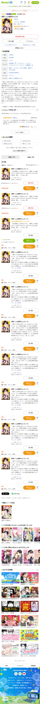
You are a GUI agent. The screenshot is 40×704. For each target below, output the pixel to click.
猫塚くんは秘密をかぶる (15, 78)
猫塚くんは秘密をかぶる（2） (20, 194)
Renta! (3, 498)
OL (32, 65)
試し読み (31, 235)
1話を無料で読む (20, 36)
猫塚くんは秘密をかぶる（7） (20, 354)
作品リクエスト (11, 680)
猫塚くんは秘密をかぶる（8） (20, 389)
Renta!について (12, 677)
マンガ (10, 60)
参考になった (25, 126)
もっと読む (18, 268)
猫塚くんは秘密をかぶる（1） (20, 169)
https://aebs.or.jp (13, 701)
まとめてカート (32, 165)
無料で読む (31, 183)
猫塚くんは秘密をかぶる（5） (20, 287)
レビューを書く (20, 28)
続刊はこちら (19, 48)
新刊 (6, 665)
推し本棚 (11, 41)
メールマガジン (28, 680)
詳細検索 (33, 665)
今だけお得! (12, 70)
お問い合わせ (29, 677)
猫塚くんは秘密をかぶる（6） (20, 321)
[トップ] (5, 2)
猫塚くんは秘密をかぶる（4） (20, 252)
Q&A (23, 677)
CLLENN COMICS (14, 73)
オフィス (22, 65)
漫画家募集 (10, 687)
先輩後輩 (28, 65)
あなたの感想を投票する (19, 151)
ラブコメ (28, 63)
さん (15, 118)
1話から (3, 165)
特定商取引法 (16, 685)
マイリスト (30, 41)
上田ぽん (16, 19)
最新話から (10, 165)
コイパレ (11, 75)
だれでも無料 (23, 68)
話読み (10, 68)
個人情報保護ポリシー (27, 682)
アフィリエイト (11, 682)
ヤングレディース (14, 65)
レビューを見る (19, 132)
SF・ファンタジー (20, 63)
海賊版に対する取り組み (20, 687)
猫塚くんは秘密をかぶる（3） (20, 219)
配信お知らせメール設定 (29, 45)
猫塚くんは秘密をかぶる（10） (20, 458)
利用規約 (18, 682)
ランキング (20, 665)
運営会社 (30, 687)
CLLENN (11, 57)
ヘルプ (18, 677)
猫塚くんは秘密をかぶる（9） (20, 424)
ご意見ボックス (20, 680)
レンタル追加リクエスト (11, 45)
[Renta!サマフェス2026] (11, 2)
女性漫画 (22, 22)
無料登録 (36, 2)
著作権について (23, 685)
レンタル (16, 68)
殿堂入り (30, 68)
